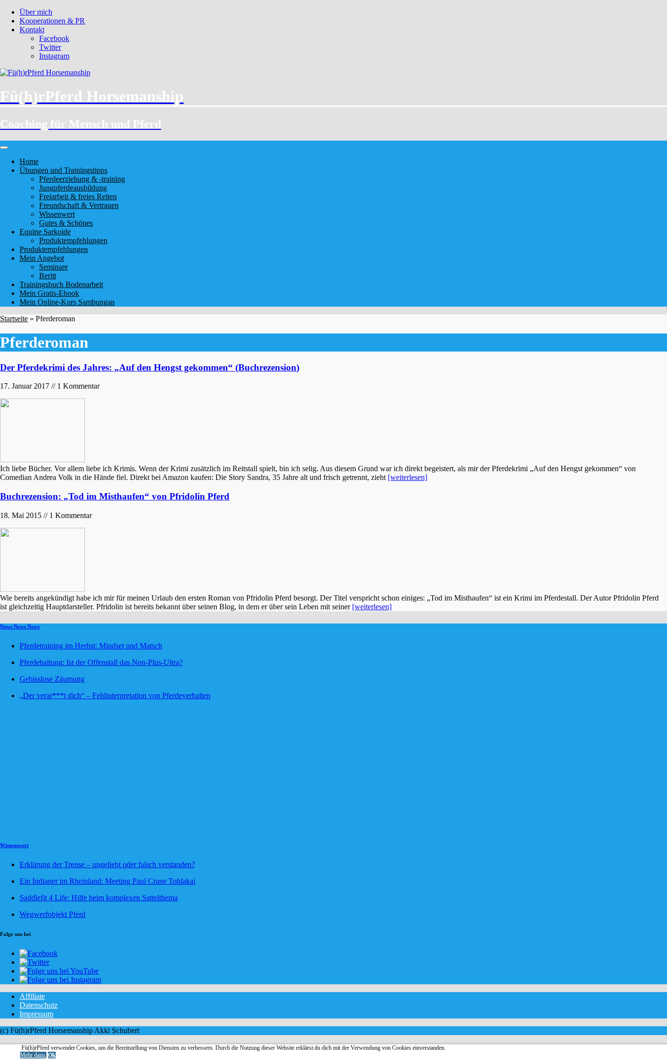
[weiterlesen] (407, 477)
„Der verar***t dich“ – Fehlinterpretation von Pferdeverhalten (115, 695)
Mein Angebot (42, 258)
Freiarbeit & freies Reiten (78, 196)
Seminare (53, 267)
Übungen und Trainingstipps (63, 170)
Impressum (36, 1014)
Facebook (54, 38)
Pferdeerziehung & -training (82, 179)
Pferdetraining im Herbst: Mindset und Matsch (91, 646)
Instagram (54, 56)
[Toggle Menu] (4, 147)
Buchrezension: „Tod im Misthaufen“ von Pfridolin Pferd (114, 496)
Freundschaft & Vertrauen (79, 205)
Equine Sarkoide (45, 232)
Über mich (36, 12)
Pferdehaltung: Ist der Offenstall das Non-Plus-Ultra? (101, 662)
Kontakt (32, 29)
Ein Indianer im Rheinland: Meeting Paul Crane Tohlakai (107, 881)
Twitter (50, 47)
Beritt (47, 275)
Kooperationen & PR (52, 21)
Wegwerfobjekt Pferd (52, 914)
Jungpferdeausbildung (73, 188)
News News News (20, 626)
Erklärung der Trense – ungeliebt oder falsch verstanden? (107, 864)
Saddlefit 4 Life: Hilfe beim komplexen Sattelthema (99, 897)
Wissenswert (14, 845)
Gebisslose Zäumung (52, 679)
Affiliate (32, 996)
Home (29, 161)
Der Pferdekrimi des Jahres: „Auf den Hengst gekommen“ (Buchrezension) (149, 367)
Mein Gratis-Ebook (49, 293)
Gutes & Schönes (66, 223)
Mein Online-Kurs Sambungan (67, 302)
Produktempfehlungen (73, 240)
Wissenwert (57, 214)
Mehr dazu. (33, 1055)
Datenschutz (39, 1005)
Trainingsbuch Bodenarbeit (61, 284)
